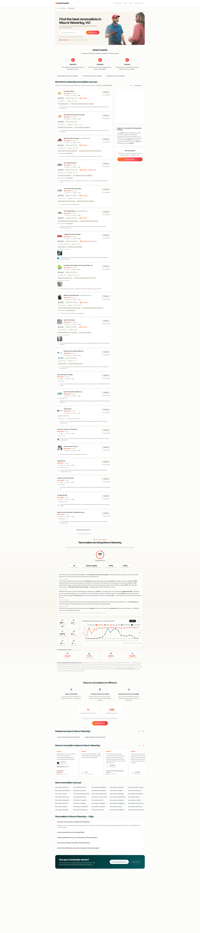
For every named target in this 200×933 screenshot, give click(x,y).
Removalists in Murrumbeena (135, 793)
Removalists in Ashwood (80, 787)
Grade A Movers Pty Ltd (71, 446)
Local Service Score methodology (125, 668)
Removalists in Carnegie (134, 800)
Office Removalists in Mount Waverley (92, 76)
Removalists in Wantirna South (136, 809)
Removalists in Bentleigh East (117, 803)
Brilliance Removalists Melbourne (74, 351)
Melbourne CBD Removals (71, 295)
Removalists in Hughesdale (117, 793)
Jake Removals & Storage (71, 138)
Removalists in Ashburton (134, 790)
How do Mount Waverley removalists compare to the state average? (78, 848)
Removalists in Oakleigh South (118, 797)
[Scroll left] (139, 731)
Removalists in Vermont (116, 806)
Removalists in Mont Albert (98, 803)
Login (125, 3)
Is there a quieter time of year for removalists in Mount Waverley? (77, 837)
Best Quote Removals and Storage (74, 115)
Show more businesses (83, 530)
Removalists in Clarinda (61, 806)
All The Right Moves (69, 211)
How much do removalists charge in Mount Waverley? (73, 822)
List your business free (120, 862)
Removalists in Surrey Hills (80, 800)
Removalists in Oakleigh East (99, 787)
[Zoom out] (143, 93)
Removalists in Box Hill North (117, 809)
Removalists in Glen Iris (134, 797)
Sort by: (132, 85)
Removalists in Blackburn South (82, 793)
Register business (139, 3)
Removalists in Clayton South (135, 803)
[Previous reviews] (139, 745)
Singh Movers (61, 461)
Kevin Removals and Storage (72, 188)
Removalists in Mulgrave (80, 803)
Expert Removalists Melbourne (73, 392)
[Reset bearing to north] (143, 95)
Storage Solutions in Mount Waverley (115, 76)
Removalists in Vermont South (99, 797)
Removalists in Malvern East (62, 797)
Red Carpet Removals (70, 163)
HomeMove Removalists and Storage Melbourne (78, 265)
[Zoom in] (143, 90)
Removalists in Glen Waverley (62, 790)
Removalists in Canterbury (98, 806)
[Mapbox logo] (119, 122)
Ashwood (90, 593)
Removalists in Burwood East (135, 787)
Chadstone (79, 593)
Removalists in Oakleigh (116, 790)
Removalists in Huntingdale (99, 790)
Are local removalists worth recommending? (70, 832)
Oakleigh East (102, 593)
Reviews (133, 621)
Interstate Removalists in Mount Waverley (67, 76)
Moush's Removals (69, 320)
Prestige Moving (62, 495)
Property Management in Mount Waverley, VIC (68, 737)
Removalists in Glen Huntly (135, 806)
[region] (130, 106)
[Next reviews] (143, 745)
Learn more (135, 862)
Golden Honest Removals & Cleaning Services (70, 512)
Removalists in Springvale (61, 809)
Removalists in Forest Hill (80, 797)
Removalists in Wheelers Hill (62, 800)
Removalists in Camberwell (117, 800)
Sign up (131, 3)
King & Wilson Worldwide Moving (114, 771)
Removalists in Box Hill (97, 800)
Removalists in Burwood (80, 790)
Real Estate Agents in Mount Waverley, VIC (95, 737)
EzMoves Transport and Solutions (67, 429)
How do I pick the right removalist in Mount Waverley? (73, 843)
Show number (106, 94)
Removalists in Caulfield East (81, 806)
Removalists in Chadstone (62, 787)
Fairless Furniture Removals (65, 478)
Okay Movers (67, 409)
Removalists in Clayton (61, 793)
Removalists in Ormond (98, 809)
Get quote (106, 92)
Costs (138, 621)
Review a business (118, 3)
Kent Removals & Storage (65, 374)
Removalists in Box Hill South (99, 793)
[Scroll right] (143, 731)
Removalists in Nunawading (80, 809)
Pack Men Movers (69, 91)
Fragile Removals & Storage (72, 234)
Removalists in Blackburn (61, 803)
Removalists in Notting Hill (116, 787)
